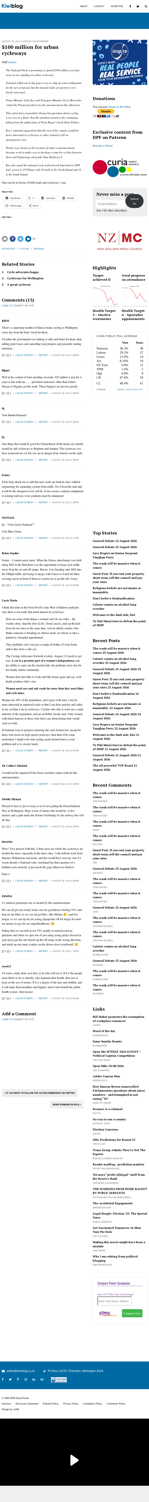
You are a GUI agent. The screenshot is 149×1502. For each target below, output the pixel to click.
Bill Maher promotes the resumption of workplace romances (118, 1019)
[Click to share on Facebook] (13, 239)
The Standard (101, 1070)
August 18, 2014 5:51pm (65, 585)
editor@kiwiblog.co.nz (21, 1370)
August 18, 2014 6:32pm (65, 784)
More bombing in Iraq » (67, 1104)
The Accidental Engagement (112, 1203)
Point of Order (102, 1103)
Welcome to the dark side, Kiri (114, 615)
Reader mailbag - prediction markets (118, 1164)
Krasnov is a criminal (107, 1109)
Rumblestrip (100, 955)
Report (43, 355)
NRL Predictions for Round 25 (114, 1140)
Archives (6, 1403)
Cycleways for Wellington (25, 278)
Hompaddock (100, 1035)
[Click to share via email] (5, 239)
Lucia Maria (9, 600)
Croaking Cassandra (106, 1183)
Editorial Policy (51, 1403)
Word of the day (104, 1031)
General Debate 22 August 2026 (115, 541)
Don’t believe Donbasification (114, 694)
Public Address (102, 1222)
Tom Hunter (100, 801)
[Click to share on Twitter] (20, 239)
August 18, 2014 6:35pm (65, 826)
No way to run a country (109, 1119)
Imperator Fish (102, 1207)
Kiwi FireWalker (102, 1265)
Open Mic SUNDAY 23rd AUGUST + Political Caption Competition (117, 1054)
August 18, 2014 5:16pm (65, 422)
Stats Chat (99, 1144)
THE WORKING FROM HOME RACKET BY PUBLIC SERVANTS (120, 1191)
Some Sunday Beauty (107, 1041)
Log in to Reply (24, 355)
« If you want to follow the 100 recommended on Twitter (40, 1093)
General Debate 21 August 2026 (115, 755)
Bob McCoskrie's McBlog (108, 1158)
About (84, 6)
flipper (6, 370)
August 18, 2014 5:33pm (65, 502)
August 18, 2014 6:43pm (65, 881)
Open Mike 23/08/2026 (108, 1066)
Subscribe (134, 201)
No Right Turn (101, 1123)
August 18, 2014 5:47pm (65, 538)
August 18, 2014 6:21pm (65, 750)
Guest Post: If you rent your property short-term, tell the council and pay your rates (118, 578)
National (39, 249)
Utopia (97, 1025)
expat (96, 830)
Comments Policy (116, 1403)
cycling (24, 249)
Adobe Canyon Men (106, 1076)
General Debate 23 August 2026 (115, 547)
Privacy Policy (70, 1403)
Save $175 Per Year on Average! (115, 1294)
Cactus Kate (100, 1236)
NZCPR (96, 1134)
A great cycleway (19, 285)
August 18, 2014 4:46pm (65, 393)
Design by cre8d (10, 1409)
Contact (99, 6)
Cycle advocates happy (23, 272)
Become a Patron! (103, 145)
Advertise (117, 6)
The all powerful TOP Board (113, 765)
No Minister (100, 1046)
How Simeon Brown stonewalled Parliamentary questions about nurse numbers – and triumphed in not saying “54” (119, 1093)
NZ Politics (8, 249)
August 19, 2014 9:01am (65, 998)
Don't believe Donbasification (113, 598)
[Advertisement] (42, 1054)
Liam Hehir (99, 1250)
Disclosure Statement (27, 1403)
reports (12, 62)
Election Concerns (105, 1129)
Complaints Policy (92, 1403)
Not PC (97, 1113)
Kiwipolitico (100, 1080)
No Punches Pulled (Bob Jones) (112, 1197)
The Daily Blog (101, 1060)
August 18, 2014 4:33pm (65, 355)
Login (5, 305)
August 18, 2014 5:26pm (65, 460)
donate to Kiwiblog (119, 107)
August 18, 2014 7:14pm (65, 951)
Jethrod (98, 965)
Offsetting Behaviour (106, 1168)
